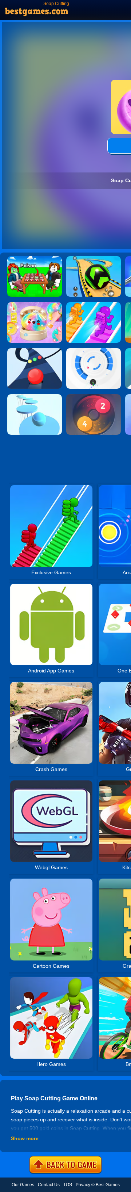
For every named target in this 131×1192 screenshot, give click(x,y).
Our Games (23, 1184)
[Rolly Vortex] (93, 350)
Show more (25, 1138)
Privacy (83, 1184)
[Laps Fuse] (93, 396)
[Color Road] (34, 350)
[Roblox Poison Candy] (34, 258)
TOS (67, 1184)
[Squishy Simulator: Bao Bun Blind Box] (34, 304)
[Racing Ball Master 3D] (93, 258)
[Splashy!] (34, 396)
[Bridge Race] (93, 304)
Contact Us (49, 1184)
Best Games (108, 1184)
